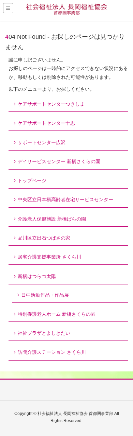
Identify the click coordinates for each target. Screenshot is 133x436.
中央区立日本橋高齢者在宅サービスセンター (65, 199)
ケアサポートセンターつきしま (51, 104)
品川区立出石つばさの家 (44, 238)
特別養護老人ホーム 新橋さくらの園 (56, 314)
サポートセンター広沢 (41, 142)
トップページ (32, 180)
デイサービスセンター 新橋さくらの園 (59, 161)
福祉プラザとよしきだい (44, 333)
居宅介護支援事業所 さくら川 (49, 257)
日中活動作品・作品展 (45, 295)
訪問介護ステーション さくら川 (52, 352)
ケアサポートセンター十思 (46, 123)
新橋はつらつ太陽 (37, 276)
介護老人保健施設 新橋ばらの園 (52, 219)
